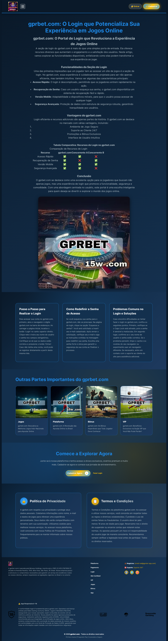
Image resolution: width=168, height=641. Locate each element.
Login (93, 572)
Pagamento (95, 567)
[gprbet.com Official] (12, 6)
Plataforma (94, 563)
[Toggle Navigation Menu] (22, 6)
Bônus (93, 588)
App (92, 593)
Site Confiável (95, 576)
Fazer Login (97, 473)
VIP (92, 580)
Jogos (93, 584)
